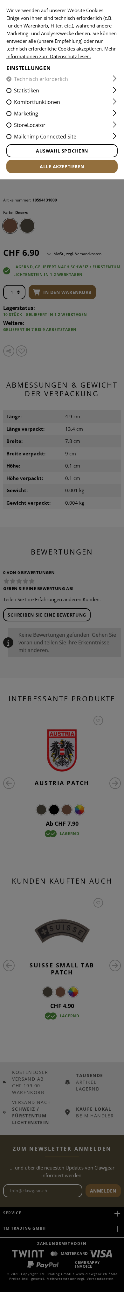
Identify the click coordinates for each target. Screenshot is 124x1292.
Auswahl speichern (62, 151)
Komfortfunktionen (37, 102)
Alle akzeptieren (62, 166)
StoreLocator (29, 125)
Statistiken (26, 90)
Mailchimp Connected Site (45, 136)
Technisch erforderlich (41, 79)
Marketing (26, 113)
